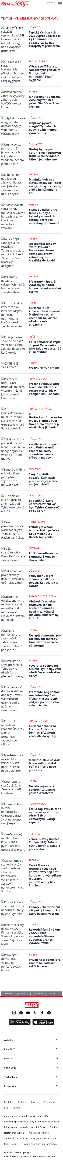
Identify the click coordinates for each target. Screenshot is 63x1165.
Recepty (53, 994)
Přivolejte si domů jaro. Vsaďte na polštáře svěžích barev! (45, 963)
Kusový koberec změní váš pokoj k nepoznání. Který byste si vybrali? (45, 910)
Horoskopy (38, 994)
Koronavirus (37, 803)
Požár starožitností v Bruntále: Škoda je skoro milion (43, 556)
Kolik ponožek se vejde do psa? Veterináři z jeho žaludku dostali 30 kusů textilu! (45, 347)
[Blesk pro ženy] (15, 6)
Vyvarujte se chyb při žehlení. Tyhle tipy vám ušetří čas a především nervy (45, 671)
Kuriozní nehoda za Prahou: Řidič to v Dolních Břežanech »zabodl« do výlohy (42, 731)
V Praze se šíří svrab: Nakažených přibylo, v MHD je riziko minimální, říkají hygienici (44, 73)
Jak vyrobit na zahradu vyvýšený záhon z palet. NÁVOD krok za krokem (45, 102)
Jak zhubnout (23, 994)
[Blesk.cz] (31, 1005)
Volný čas (35, 495)
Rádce (33, 363)
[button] (59, 3)
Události (35, 27)
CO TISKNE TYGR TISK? (44, 368)
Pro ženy (35, 469)
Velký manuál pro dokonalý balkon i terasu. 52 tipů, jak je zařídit (43, 581)
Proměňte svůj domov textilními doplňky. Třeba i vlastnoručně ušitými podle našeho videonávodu (44, 698)
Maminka (8, 994)
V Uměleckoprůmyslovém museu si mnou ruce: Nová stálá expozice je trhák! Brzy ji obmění (45, 420)
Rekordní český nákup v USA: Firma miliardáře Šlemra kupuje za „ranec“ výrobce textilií (44, 936)
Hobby (33, 91)
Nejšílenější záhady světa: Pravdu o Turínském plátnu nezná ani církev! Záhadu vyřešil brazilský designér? (42, 252)
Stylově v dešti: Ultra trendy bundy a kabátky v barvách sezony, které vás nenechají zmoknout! (44, 216)
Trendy (33, 204)
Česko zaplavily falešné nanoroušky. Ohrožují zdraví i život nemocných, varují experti (45, 815)
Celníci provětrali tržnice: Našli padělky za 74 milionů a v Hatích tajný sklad (44, 532)
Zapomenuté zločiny (42, 596)
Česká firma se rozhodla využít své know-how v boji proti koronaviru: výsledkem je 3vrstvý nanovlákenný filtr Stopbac (45, 875)
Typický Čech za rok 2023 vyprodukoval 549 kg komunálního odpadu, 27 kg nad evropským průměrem (45, 39)
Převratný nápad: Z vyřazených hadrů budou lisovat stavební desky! (45, 287)
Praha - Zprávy (38, 61)
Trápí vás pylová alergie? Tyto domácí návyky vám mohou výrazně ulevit (43, 128)
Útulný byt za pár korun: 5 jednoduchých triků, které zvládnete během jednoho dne (45, 154)
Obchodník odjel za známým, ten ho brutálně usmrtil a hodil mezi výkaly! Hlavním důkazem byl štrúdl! (44, 610)
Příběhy (34, 238)
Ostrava (34, 174)
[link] (14, 1013)
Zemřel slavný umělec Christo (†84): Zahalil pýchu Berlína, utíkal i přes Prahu (44, 844)
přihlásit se (51, 3)
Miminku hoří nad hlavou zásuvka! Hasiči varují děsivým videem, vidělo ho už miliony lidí (45, 186)
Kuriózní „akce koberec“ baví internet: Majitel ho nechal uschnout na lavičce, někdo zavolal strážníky (45, 316)
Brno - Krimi (37, 521)
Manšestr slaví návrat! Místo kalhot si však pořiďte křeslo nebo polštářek (44, 765)
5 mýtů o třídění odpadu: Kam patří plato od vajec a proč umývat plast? (43, 479)
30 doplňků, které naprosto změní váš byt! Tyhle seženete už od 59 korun (44, 506)
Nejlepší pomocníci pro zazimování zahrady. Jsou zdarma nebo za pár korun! (45, 640)
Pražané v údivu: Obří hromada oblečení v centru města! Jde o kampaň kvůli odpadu (44, 389)
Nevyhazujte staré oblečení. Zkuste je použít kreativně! (42, 789)
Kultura (34, 834)
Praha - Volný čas (40, 408)
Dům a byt (35, 117)
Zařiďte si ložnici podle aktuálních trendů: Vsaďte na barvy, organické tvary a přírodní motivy (44, 450)
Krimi (32, 302)
